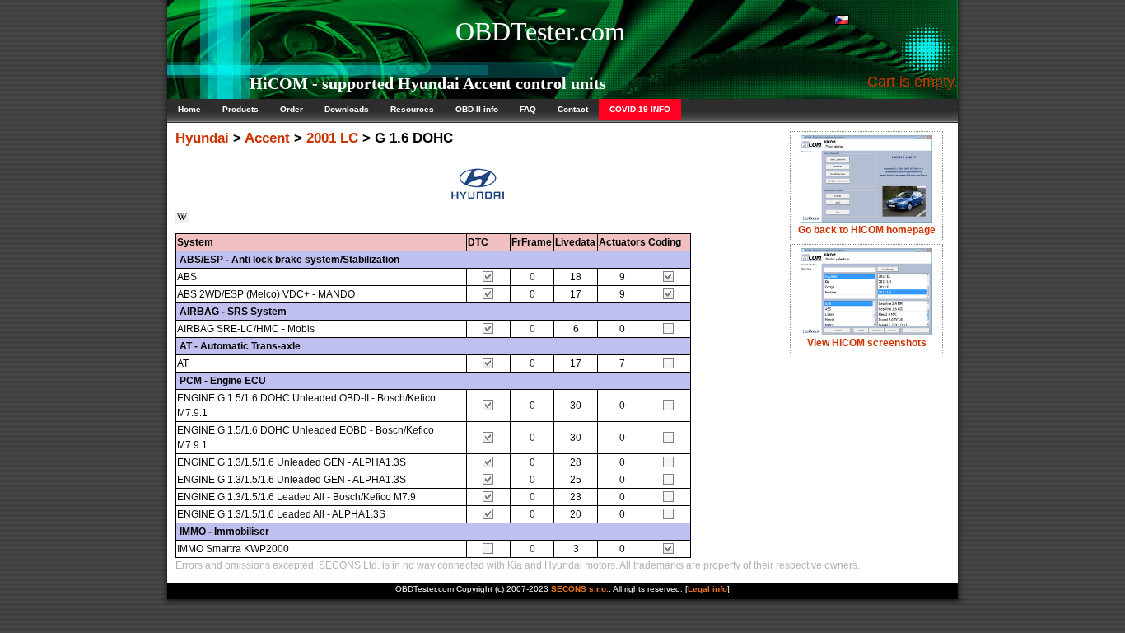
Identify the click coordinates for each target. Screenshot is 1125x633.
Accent (267, 138)
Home (189, 109)
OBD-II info (476, 109)
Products (240, 109)
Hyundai (202, 138)
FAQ (528, 109)
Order (291, 109)
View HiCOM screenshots (867, 343)
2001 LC (332, 138)
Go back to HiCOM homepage (867, 230)
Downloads (346, 109)
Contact (573, 109)
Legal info (707, 588)
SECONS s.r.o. (580, 588)
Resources (412, 109)
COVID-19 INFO (639, 109)
